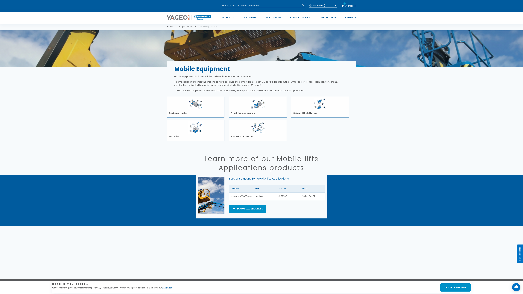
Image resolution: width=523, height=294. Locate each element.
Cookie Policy (167, 288)
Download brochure (250, 208)
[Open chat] (516, 287)
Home (170, 26)
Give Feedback (519, 254)
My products (350, 6)
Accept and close (455, 287)
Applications (185, 26)
